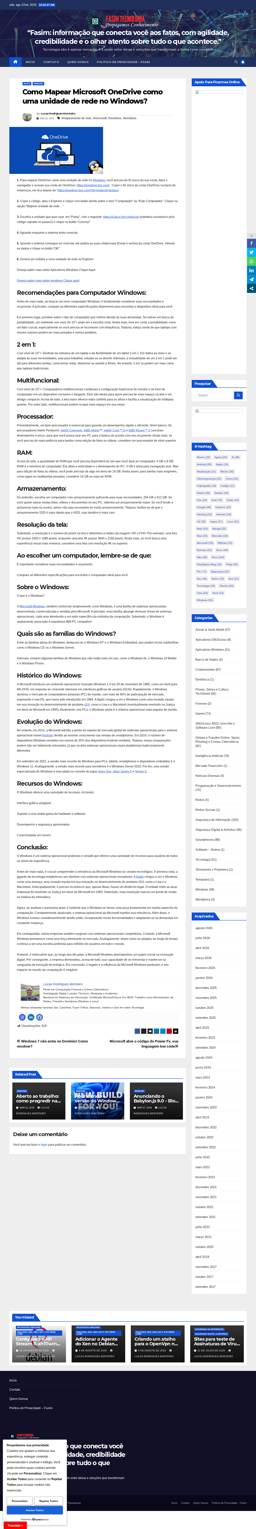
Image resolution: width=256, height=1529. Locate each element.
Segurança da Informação (213, 819)
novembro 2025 (206, 997)
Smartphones (204, 839)
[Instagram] (22, 1017)
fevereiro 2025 (205, 1037)
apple (222, 464)
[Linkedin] (31, 1017)
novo (222, 550)
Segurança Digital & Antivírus (215, 829)
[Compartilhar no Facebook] (251, 243)
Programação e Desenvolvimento (218, 785)
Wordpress (202, 899)
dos (202, 500)
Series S (141, 771)
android (204, 464)
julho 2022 (202, 1157)
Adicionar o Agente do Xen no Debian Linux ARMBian (96, 1343)
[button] (236, 62)
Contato (51, 62)
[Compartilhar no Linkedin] (251, 270)
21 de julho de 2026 (212, 1350)
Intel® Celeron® (71, 430)
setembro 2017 (205, 1286)
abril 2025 (202, 1027)
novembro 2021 (206, 1197)
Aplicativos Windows (209, 649)
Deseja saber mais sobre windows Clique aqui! (48, 280)
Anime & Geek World (209, 629)
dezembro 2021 (206, 1187)
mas (202, 535)
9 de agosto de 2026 (93, 1350)
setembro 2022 (205, 1147)
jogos (216, 521)
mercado (220, 535)
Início (30, 62)
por (202, 571)
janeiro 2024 (204, 1097)
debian (221, 492)
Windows (38, 84)
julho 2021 (202, 1227)
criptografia (206, 485)
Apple (140, 876)
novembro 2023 (206, 1107)
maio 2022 (202, 1167)
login (44, 1144)
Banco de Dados (206, 659)
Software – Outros (207, 849)
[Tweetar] (251, 252)
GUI (87, 704)
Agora (221, 457)
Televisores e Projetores (211, 869)
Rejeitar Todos (48, 1500)
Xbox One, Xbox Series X (115, 771)
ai (236, 457)
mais (202, 528)
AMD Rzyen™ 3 (139, 430)
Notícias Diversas (207, 775)
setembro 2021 (205, 1217)
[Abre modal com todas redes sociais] (251, 288)
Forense (201, 703)
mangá (219, 528)
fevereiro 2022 (205, 1177)
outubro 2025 (204, 1007)
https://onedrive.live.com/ (93, 185)
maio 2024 (202, 1077)
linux (233, 521)
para (218, 557)
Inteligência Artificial (209, 755)
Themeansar (74, 1503)
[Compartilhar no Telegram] (251, 279)
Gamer (200, 713)
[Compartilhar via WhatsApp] (251, 261)
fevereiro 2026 (205, 968)
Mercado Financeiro (209, 765)
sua (233, 578)
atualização (206, 471)
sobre (217, 578)
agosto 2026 (203, 928)
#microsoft (100, 118)
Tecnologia (206, 585)
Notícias (204, 550)
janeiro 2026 (204, 977)
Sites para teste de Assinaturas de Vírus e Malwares (216, 1343)
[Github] (39, 1017)
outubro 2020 (204, 1247)
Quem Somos (78, 62)
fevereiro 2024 (205, 1087)
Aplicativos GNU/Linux (210, 639)
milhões (225, 542)
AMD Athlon (92, 430)
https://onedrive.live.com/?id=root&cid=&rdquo (88, 190)
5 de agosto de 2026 (152, 1350)
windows (205, 600)
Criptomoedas (205, 669)
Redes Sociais (205, 809)
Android (47, 735)
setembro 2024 (205, 1047)
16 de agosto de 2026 (34, 1350)
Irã (201, 521)
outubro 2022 (204, 1137)
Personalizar (20, 1500)
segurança (220, 571)
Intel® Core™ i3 (114, 430)
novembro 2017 (206, 1266)
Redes (27, 84)
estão (233, 500)
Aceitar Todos (35, 1510)
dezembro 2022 (206, 1127)
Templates (202, 879)
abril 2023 (202, 1117)
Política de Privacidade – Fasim (123, 62)
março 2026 (203, 958)
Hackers (223, 507)
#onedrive (114, 118)
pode (232, 564)
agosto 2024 (203, 1057)
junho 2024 (203, 1067)
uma (202, 592)
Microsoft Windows (32, 606)
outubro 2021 (204, 1207)
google (204, 507)
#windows (129, 118)
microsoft (205, 542)
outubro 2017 (204, 1276)
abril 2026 (202, 948)
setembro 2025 (205, 1017)
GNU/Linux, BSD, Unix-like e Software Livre (36, 1333)
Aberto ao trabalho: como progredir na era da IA (37, 1100)
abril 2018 (202, 1256)
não (202, 557)
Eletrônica (202, 679)
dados (203, 492)
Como (232, 478)
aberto (203, 457)
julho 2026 (202, 938)
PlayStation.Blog (209, 564)
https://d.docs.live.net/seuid (121, 216)
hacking (204, 514)
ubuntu (226, 585)
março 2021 (203, 1237)
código (228, 485)
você (218, 592)
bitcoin (227, 471)
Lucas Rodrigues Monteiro (58, 113)
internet (223, 514)
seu (202, 578)
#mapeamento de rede (76, 118)
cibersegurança (209, 478)
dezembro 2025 (206, 987)
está (216, 500)
